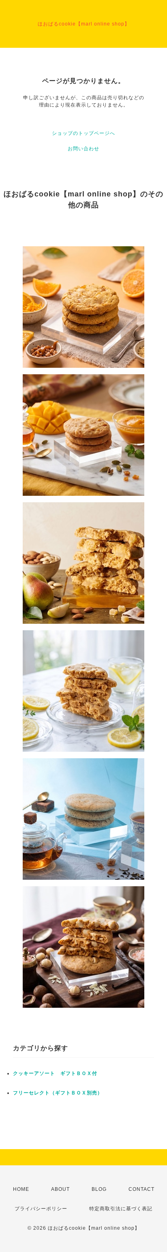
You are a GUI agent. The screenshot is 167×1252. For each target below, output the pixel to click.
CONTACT (141, 1189)
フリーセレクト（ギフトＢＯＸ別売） (58, 1093)
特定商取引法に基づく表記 (120, 1208)
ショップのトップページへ (83, 133)
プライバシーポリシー (41, 1208)
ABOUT (60, 1189)
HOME (21, 1189)
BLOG (99, 1189)
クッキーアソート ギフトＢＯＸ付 (55, 1073)
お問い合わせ (83, 148)
